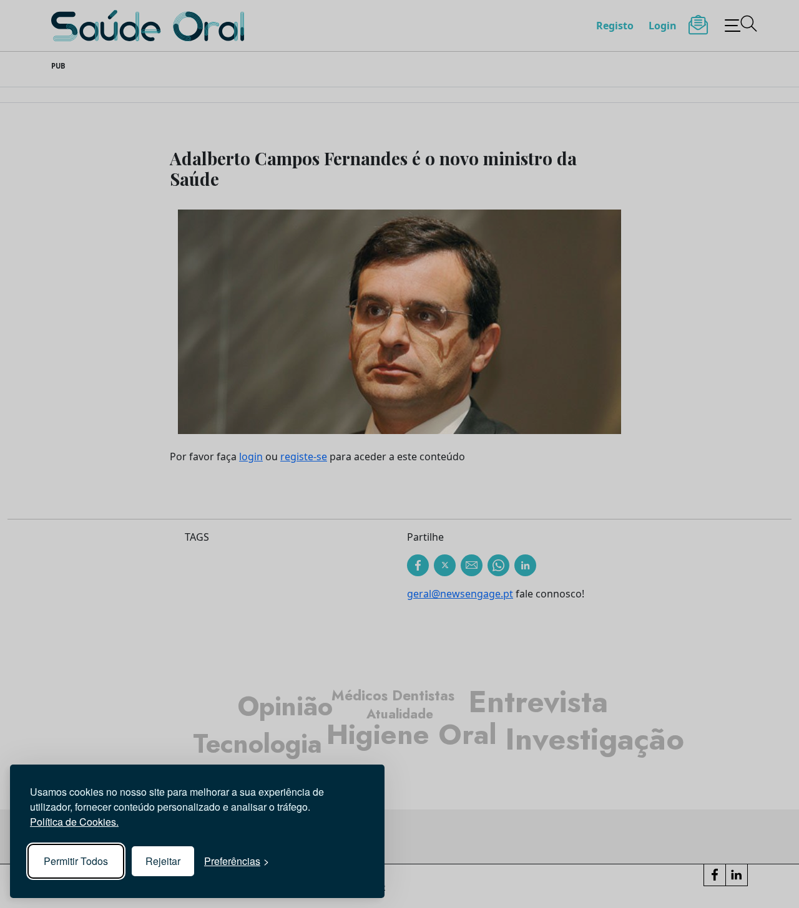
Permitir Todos (76, 861)
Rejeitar (162, 861)
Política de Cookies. (74, 821)
